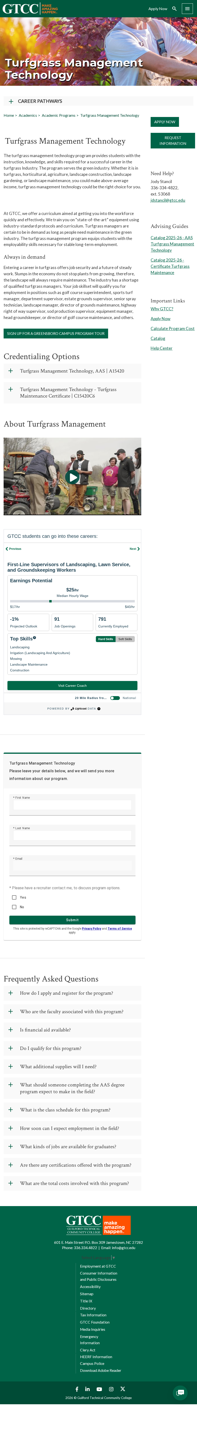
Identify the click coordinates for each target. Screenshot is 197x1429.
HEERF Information (96, 1357)
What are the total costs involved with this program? (74, 1183)
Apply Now (164, 122)
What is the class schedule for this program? (65, 1110)
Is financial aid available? (45, 1030)
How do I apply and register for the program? (66, 993)
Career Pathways (40, 101)
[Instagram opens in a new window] (112, 1389)
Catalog (158, 338)
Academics (28, 115)
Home (9, 115)
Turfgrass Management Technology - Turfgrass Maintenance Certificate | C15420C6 (68, 392)
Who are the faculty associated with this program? (71, 1011)
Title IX (86, 1301)
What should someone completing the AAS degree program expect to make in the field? (72, 1088)
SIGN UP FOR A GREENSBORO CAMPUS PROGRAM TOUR (56, 333)
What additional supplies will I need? (58, 1066)
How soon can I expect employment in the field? (69, 1128)
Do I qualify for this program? (50, 1048)
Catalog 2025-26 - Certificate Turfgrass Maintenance (170, 266)
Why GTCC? (162, 308)
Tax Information (93, 1315)
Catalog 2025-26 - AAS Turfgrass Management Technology (172, 244)
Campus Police (92, 1363)
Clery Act (87, 1350)
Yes (23, 897)
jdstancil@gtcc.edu (168, 200)
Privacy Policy (91, 928)
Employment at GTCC (98, 1266)
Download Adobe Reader (100, 1370)
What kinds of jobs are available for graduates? (68, 1146)
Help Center (161, 348)
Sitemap (86, 1294)
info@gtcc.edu (123, 1247)
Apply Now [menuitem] (157, 9)
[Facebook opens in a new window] (76, 1389)
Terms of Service (120, 928)
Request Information (173, 140)
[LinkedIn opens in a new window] (88, 1389)
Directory (88, 1308)
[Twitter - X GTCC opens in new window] (122, 1389)
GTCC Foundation (95, 1322)
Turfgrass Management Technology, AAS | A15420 (72, 371)
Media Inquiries (92, 1329)
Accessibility (90, 1286)
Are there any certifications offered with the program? (75, 1165)
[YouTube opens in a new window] (100, 1389)
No (22, 907)
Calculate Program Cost (173, 328)
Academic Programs (58, 115)
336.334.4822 (85, 1247)
